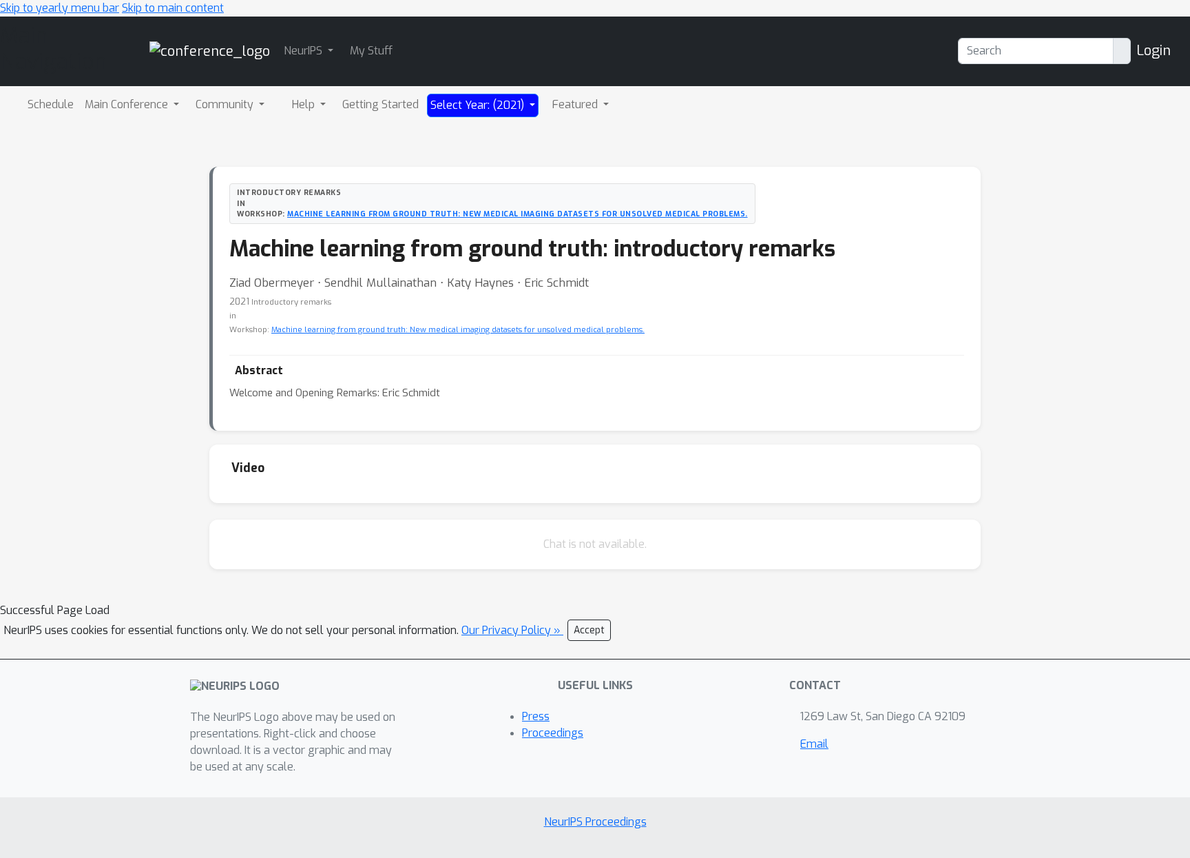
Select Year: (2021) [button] (478, 105)
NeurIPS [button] (304, 50)
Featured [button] (576, 104)
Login (1153, 50)
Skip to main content (173, 8)
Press (536, 716)
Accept (589, 630)
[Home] (209, 50)
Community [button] (226, 104)
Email (814, 744)
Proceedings (552, 733)
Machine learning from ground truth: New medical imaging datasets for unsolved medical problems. (517, 213)
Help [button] (304, 104)
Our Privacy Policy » (512, 630)
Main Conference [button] (128, 104)
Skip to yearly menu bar (59, 8)
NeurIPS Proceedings (595, 822)
